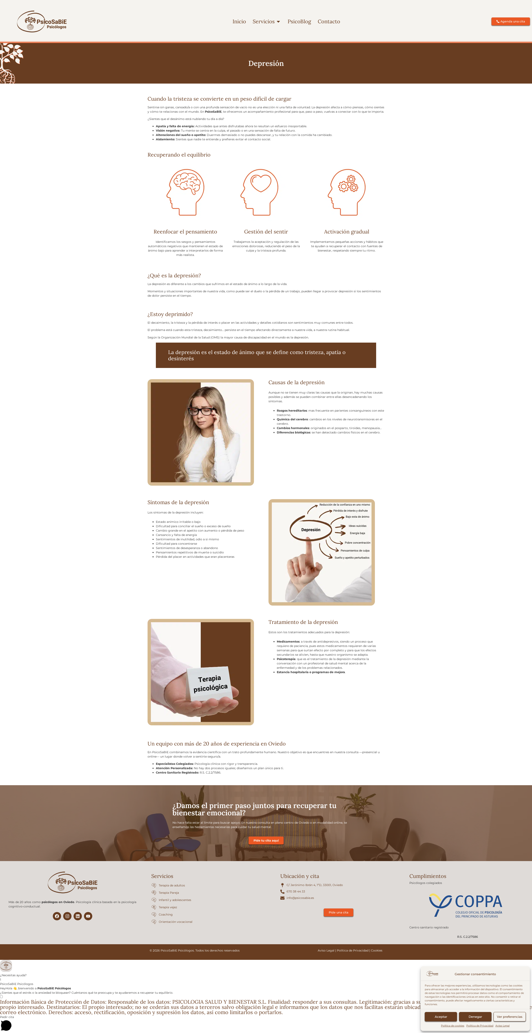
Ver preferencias (509, 1017)
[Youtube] (88, 916)
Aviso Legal (502, 1025)
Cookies (376, 950)
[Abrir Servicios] (278, 22)
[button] (266, 968)
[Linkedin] (78, 916)
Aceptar (441, 1017)
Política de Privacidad (479, 1025)
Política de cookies (452, 1025)
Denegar (475, 1017)
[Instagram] (67, 916)
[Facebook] (57, 916)
